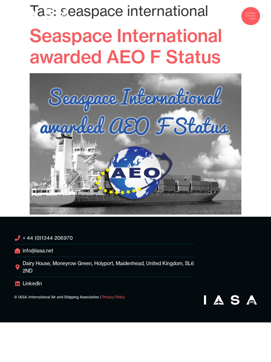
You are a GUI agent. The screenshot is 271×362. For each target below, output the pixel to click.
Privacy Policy (113, 297)
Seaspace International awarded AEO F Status (126, 46)
